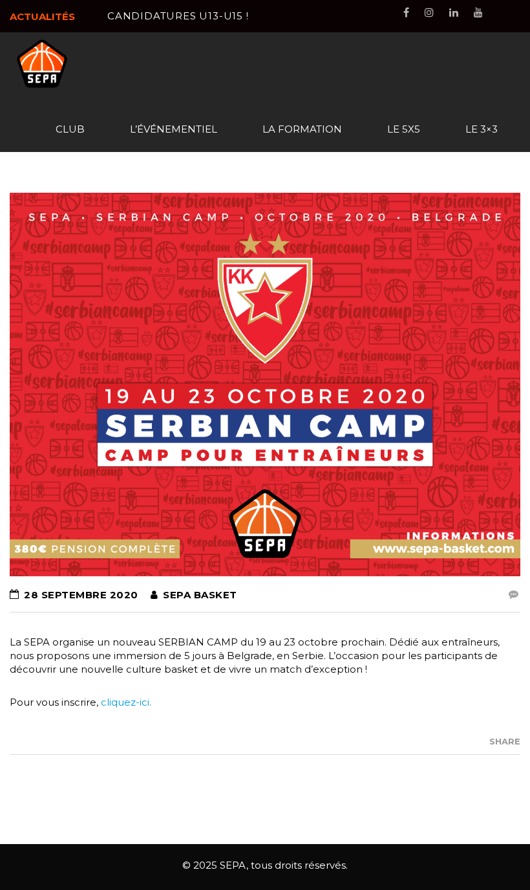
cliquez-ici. (126, 702)
